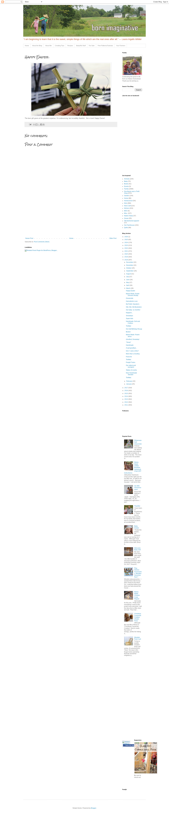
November (130, 265)
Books (126, 184)
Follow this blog (129, 745)
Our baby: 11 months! (133, 310)
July (127, 277)
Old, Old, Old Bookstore (134, 307)
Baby (126, 181)
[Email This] (34, 124)
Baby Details (136, 527)
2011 (126, 405)
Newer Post (29, 238)
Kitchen (126, 208)
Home (27, 46)
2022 (126, 248)
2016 (126, 390)
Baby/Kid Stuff (81, 46)
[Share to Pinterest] (43, 124)
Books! (128, 332)
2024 (126, 242)
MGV (125, 211)
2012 (126, 402)
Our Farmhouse (129, 225)
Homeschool (128, 201)
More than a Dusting (133, 354)
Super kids (129, 318)
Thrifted (128, 326)
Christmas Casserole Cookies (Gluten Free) (137, 617)
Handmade (129, 345)
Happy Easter (130, 291)
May (127, 282)
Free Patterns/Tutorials (105, 46)
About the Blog (37, 46)
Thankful (137, 506)
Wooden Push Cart (137, 638)
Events (126, 186)
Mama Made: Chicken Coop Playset (137, 595)
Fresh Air (129, 357)
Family (126, 189)
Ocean (126, 218)
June (128, 280)
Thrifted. (128, 377)
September (130, 271)
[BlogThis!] (36, 124)
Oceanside (129, 298)
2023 (126, 245)
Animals (127, 179)
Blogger (93, 808)
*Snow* (128, 342)
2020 (126, 254)
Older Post (112, 238)
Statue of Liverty (131, 370)
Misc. (126, 213)
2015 (126, 393)
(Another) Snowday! (132, 339)
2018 (126, 260)
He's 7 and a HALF (132, 351)
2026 (126, 237)
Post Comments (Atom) (41, 242)
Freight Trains (130, 362)
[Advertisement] (70, 219)
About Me (48, 46)
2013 (126, 399)
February (129, 381)
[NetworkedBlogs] (126, 744)
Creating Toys (59, 46)
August (128, 274)
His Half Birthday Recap (134, 329)
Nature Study (128, 216)
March (128, 288)
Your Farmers (120, 46)
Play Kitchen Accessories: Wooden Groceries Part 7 (138, 572)
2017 (126, 388)
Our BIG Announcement (137, 487)
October (129, 268)
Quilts (126, 227)
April (128, 285)
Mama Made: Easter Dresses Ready (132, 294)
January (129, 384)
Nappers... (129, 313)
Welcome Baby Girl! (137, 549)
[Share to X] (39, 124)
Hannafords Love (132, 301)
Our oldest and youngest (131, 366)
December (130, 262)
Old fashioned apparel (131, 221)
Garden (126, 195)
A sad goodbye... (131, 348)
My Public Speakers (132, 304)
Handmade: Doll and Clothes (133, 322)
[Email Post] (30, 124)
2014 (126, 396)
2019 (126, 257)
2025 (126, 239)
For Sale (92, 46)
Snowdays (129, 316)
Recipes (70, 46)
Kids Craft (127, 206)
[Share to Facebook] (41, 124)
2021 (126, 251)
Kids (125, 203)
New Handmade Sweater (131, 373)
